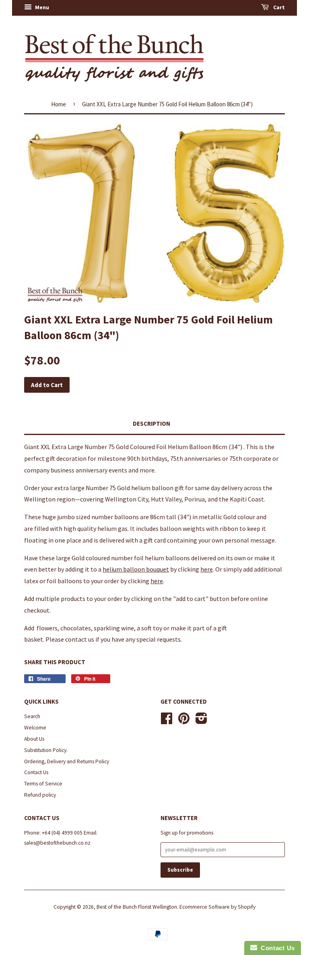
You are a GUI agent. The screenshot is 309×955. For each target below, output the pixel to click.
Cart (278, 7)
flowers (46, 628)
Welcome (35, 727)
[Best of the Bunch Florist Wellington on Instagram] (201, 721)
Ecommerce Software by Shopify (217, 906)
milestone (111, 458)
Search (32, 716)
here (206, 569)
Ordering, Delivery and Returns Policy (66, 761)
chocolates (75, 628)
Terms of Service (43, 783)
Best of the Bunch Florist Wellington (137, 906)
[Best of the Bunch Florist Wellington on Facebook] (167, 721)
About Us (34, 738)
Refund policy (40, 794)
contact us (79, 639)
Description (151, 423)
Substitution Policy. (46, 750)
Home (58, 104)
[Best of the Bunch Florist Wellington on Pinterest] (184, 721)
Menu (41, 7)
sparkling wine (114, 628)
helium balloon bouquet (136, 569)
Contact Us (36, 772)
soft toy (151, 628)
